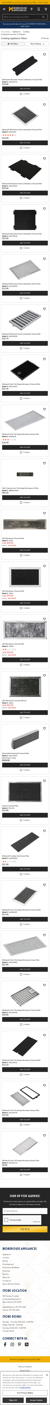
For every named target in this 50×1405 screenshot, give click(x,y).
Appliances (16, 32)
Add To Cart (25, 89)
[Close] (47, 1375)
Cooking (26, 32)
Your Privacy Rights (25, 1393)
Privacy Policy (25, 1371)
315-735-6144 (14, 1310)
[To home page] (18, 9)
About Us (6, 1277)
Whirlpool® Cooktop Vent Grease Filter (15, 856)
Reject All (13, 1400)
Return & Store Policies (11, 1284)
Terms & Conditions (25, 1367)
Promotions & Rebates (11, 1267)
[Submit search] (43, 17)
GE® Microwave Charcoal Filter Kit (14, 701)
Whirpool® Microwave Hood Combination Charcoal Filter (22, 130)
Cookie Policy (25, 1388)
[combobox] (37, 44)
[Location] (31, 9)
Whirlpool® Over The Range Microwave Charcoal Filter (21, 1010)
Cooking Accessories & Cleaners (13, 34)
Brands (5, 1261)
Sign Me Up (25, 1229)
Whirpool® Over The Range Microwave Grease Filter (20, 434)
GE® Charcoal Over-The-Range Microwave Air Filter (20, 488)
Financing (6, 1271)
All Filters (14, 44)
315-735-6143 (20, 1307)
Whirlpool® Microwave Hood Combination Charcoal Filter (22, 80)
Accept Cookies (36, 1400)
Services (6, 1274)
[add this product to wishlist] (44, 54)
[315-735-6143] (39, 9)
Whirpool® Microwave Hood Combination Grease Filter (21, 284)
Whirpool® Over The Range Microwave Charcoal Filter (21, 384)
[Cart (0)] (46, 9)
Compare (26, 94)
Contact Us (7, 1281)
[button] (4, 9)
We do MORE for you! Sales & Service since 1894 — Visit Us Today (25, 2)
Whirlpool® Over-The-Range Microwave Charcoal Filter (21, 910)
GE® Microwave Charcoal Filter (13, 538)
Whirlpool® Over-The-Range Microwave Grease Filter (20, 960)
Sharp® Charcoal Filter (10, 806)
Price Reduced (8, 1264)
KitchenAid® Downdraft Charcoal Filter (15, 753)
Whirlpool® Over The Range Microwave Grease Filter (20, 1110)
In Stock (6, 1257)
